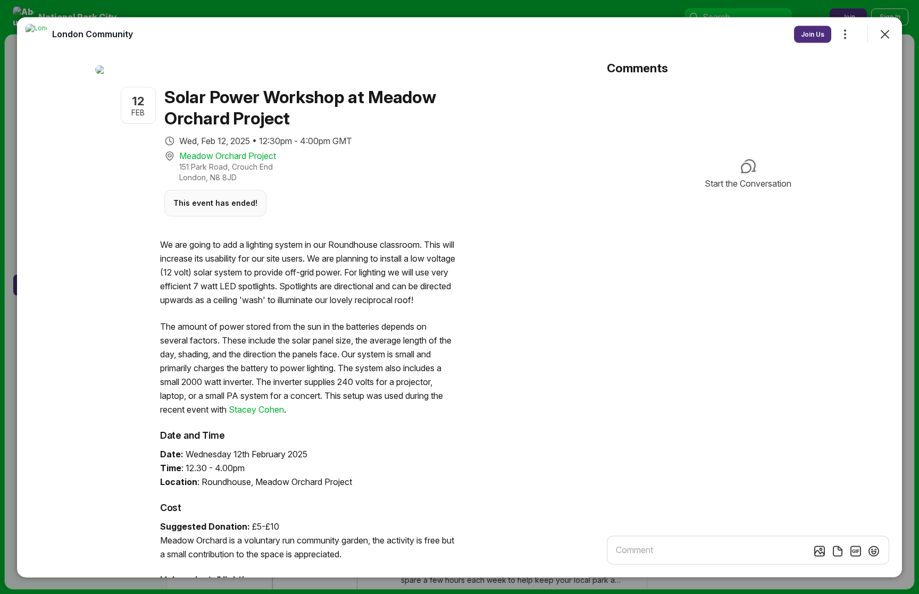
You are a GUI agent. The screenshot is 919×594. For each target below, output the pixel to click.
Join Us (812, 34)
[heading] (92, 33)
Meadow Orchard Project (227, 155)
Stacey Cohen (256, 409)
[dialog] (459, 297)
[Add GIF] (855, 550)
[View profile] (36, 34)
